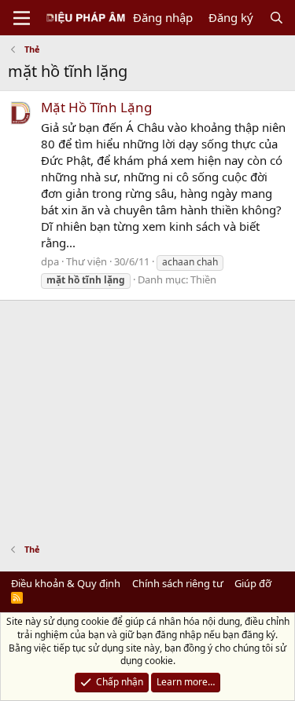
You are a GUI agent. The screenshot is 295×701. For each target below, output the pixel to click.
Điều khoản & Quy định (65, 583)
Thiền (203, 279)
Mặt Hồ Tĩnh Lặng (96, 107)
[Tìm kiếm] (276, 17)
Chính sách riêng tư (177, 583)
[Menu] (21, 18)
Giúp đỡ (252, 583)
